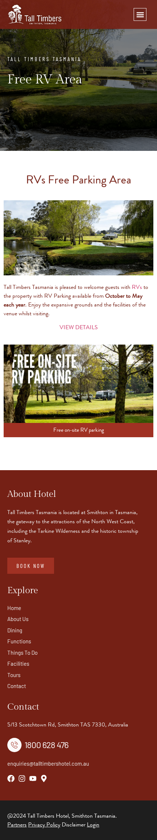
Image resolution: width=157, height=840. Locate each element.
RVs (137, 287)
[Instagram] (22, 778)
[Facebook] (11, 778)
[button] (140, 14)
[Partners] (27, 824)
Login (93, 824)
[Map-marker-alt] (43, 778)
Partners (17, 824)
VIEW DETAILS (79, 327)
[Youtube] (33, 778)
